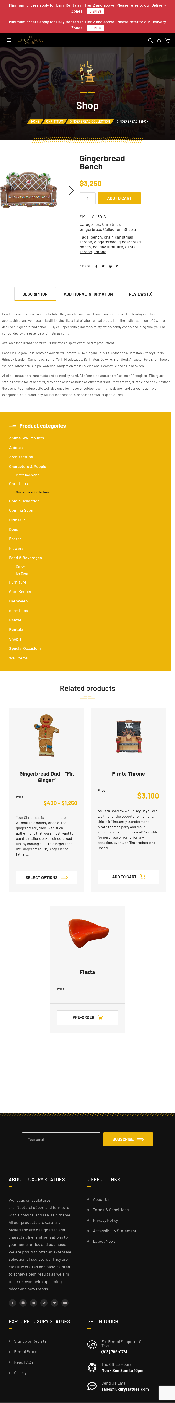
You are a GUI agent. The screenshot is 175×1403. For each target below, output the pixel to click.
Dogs (13, 529)
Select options (42, 877)
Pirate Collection (27, 475)
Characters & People (27, 466)
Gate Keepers (21, 591)
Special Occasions (25, 648)
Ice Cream (23, 573)
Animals (16, 447)
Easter (15, 538)
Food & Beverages (25, 557)
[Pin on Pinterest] (108, 265)
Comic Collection (24, 500)
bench (96, 236)
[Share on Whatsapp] (115, 265)
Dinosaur (17, 519)
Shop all (131, 229)
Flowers (16, 548)
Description (35, 293)
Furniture (17, 581)
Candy (20, 566)
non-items (18, 610)
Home (35, 121)
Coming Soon (21, 510)
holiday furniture (108, 246)
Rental (15, 619)
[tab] (35, 294)
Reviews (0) (140, 293)
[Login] (159, 40)
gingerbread (105, 241)
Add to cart (119, 198)
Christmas (54, 121)
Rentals (16, 629)
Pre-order (83, 1017)
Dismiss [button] (95, 11)
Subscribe (123, 1139)
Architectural (21, 456)
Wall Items (18, 657)
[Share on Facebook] (94, 265)
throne (100, 251)
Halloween (18, 600)
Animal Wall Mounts (26, 437)
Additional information (88, 293)
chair (108, 236)
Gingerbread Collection (90, 121)
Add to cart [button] (124, 876)
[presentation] (71, 190)
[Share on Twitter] (101, 265)
